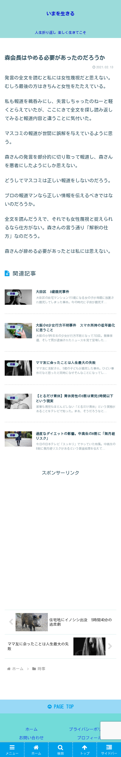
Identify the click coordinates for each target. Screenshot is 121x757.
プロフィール (89, 738)
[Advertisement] (60, 538)
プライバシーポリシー (89, 729)
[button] (109, 701)
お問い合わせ (31, 738)
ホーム (31, 729)
